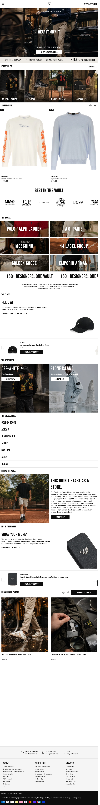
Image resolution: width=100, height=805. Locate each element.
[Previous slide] (3, 348)
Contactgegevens (17, 798)
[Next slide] (95, 105)
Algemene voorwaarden (56, 798)
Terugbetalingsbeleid (41, 798)
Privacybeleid (5, 798)
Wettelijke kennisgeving (72, 798)
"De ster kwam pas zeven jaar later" (16, 654)
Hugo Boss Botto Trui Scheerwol (59, 179)
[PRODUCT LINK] (24, 146)
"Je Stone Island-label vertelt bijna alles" (69, 654)
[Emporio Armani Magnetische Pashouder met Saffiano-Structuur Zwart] (12, 579)
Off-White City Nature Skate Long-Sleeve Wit (12, 179)
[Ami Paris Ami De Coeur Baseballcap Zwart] (12, 347)
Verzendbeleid (28, 798)
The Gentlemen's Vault (14, 794)
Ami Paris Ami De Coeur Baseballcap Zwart (34, 345)
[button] (3, 4)
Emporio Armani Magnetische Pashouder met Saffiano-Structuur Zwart (44, 577)
